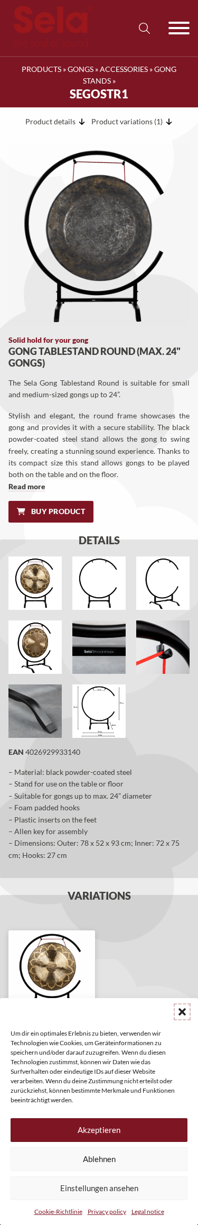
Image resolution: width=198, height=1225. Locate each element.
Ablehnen (99, 1159)
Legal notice (147, 1211)
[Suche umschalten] (144, 28)
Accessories (124, 69)
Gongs (80, 69)
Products (41, 69)
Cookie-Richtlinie (58, 1211)
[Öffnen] (179, 28)
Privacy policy (107, 1211)
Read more (26, 486)
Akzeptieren (99, 1130)
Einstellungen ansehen (99, 1188)
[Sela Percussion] (50, 44)
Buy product (58, 511)
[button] (182, 1012)
